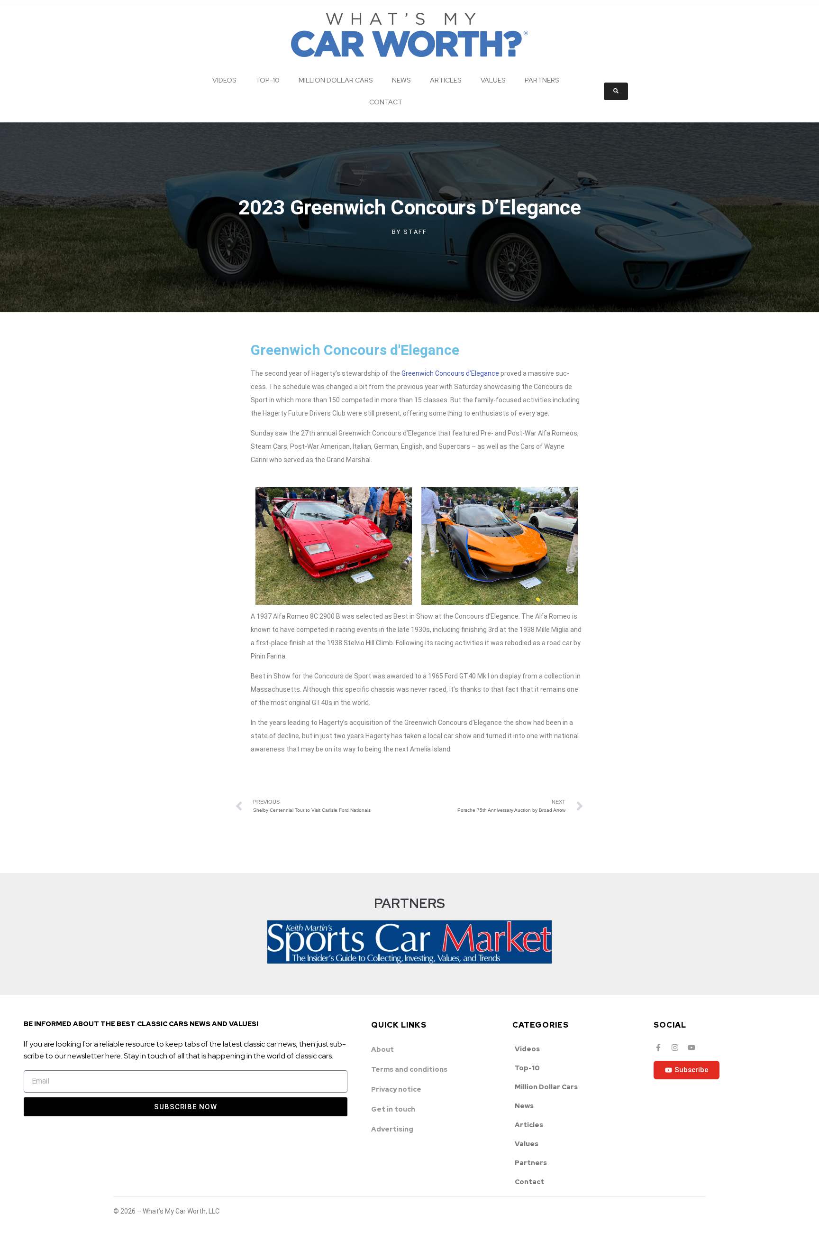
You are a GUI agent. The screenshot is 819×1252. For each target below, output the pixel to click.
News (401, 80)
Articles (446, 80)
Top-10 (267, 80)
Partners (542, 80)
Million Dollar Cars (336, 80)
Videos (224, 80)
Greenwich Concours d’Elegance (450, 373)
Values (493, 80)
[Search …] (616, 91)
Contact (385, 102)
